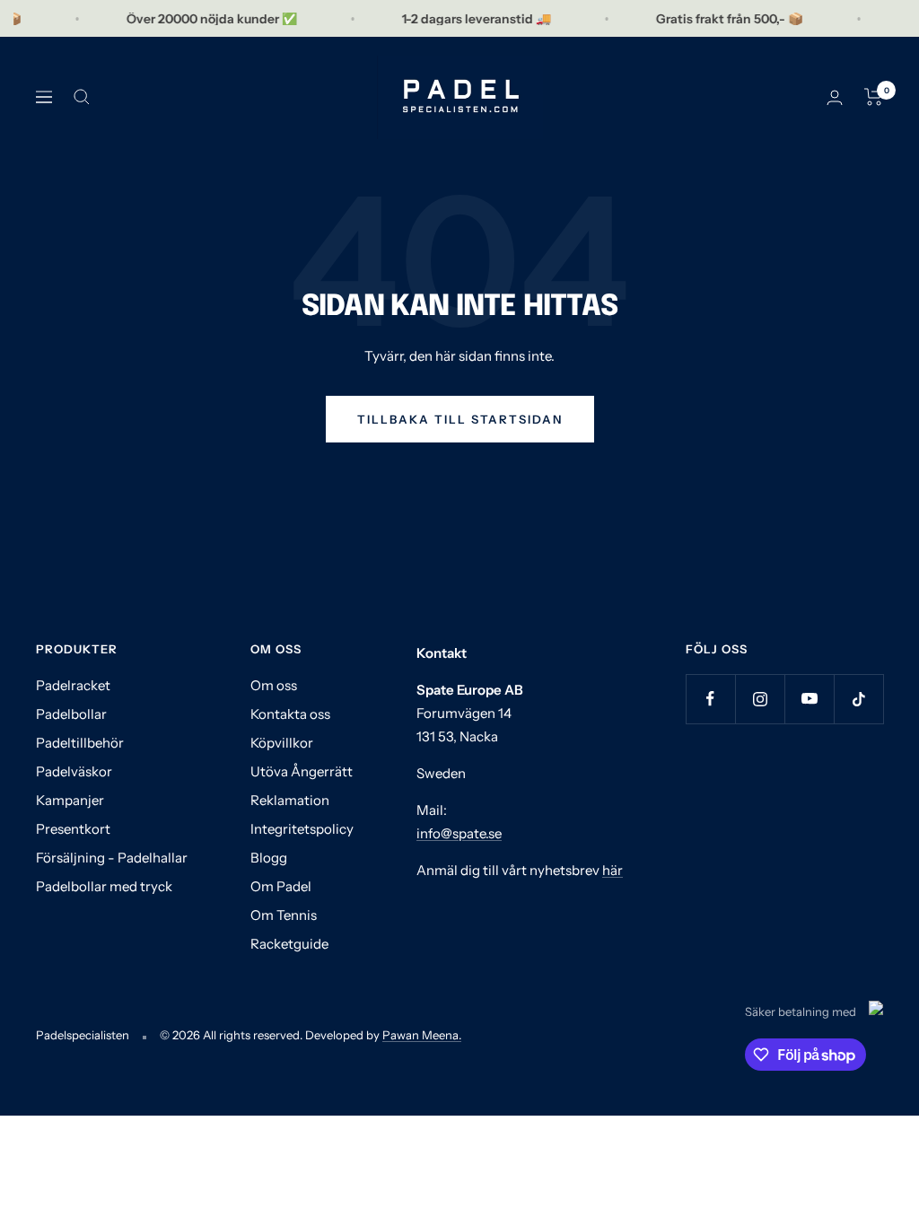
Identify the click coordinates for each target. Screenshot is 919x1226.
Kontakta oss (290, 713)
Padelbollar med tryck (104, 886)
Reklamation (289, 800)
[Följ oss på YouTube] (809, 698)
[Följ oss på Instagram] (759, 698)
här (612, 870)
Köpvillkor (281, 742)
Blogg (268, 857)
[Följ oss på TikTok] (858, 698)
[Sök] (82, 97)
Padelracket (73, 685)
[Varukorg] (873, 97)
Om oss (273, 685)
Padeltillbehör (80, 742)
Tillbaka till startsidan (460, 419)
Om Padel (280, 886)
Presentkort (73, 828)
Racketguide (289, 943)
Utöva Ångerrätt (301, 771)
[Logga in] (835, 97)
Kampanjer (70, 800)
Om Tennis (283, 915)
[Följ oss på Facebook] (710, 698)
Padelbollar (71, 713)
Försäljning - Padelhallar (112, 857)
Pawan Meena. (421, 1035)
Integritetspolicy (302, 828)
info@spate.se (459, 833)
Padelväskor (74, 771)
